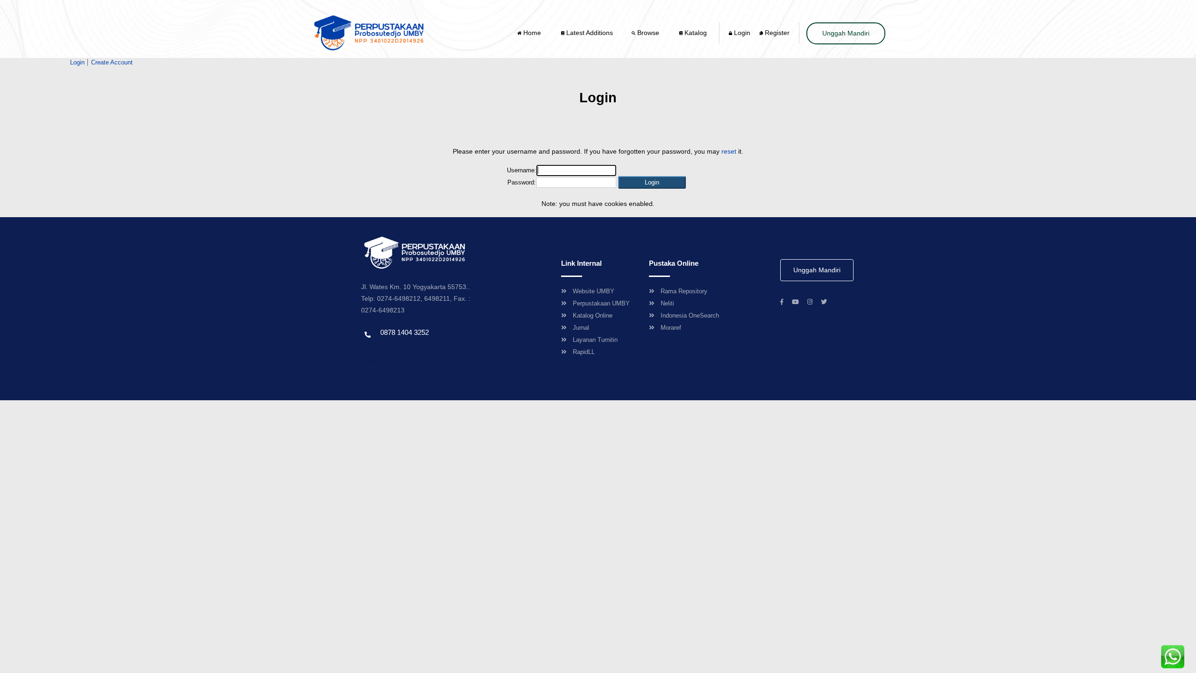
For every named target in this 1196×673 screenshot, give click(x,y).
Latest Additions (588, 32)
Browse (648, 32)
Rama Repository (684, 291)
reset (728, 151)
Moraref (671, 327)
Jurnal (581, 327)
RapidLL (584, 351)
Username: (521, 170)
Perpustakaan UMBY (601, 303)
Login (741, 32)
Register (776, 32)
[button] (652, 182)
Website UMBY (593, 291)
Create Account (112, 62)
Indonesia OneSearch (690, 315)
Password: (521, 182)
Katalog (695, 32)
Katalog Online (592, 315)
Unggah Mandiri (845, 33)
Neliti (667, 303)
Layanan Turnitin (595, 339)
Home (532, 32)
